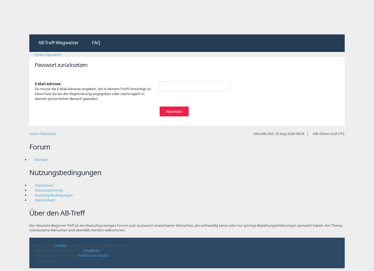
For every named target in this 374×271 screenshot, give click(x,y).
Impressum (44, 185)
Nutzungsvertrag (49, 190)
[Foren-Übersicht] (51, 17)
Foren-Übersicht (42, 133)
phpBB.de (91, 250)
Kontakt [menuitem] (41, 159)
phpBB (60, 245)
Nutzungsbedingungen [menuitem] (54, 195)
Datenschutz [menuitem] (45, 200)
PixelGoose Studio (93, 255)
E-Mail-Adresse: (48, 83)
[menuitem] (56, 43)
